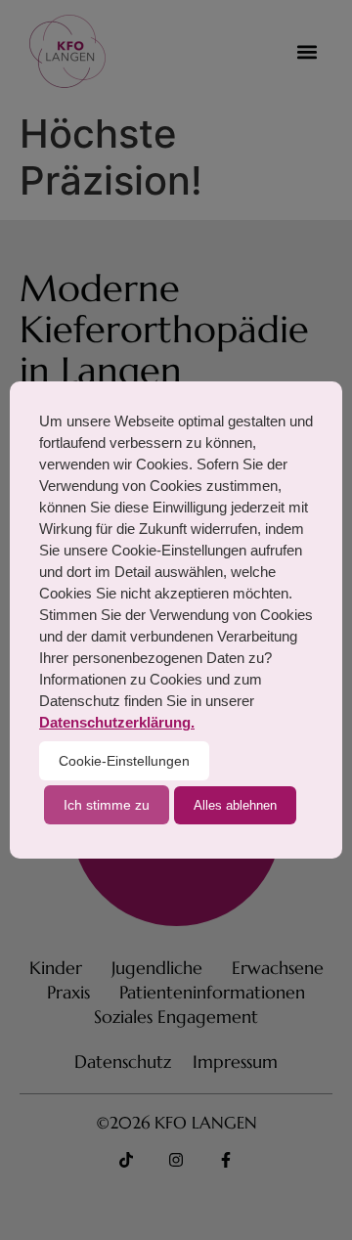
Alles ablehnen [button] (235, 805)
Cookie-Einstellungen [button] (124, 761)
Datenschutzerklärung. (117, 723)
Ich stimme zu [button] (107, 805)
